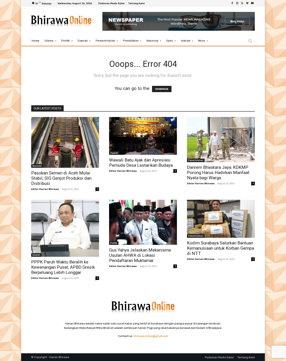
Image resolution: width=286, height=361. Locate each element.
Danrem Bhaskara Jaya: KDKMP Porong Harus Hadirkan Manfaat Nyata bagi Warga (218, 172)
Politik (113, 243)
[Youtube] (252, 3)
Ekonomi (37, 165)
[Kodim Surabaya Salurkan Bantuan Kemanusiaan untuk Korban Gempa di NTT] (221, 219)
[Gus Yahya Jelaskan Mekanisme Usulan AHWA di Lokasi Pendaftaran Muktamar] (143, 222)
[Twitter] (242, 3)
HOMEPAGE (161, 89)
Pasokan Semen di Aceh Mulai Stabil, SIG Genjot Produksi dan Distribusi (61, 178)
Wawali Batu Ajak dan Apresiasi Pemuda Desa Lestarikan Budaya (141, 163)
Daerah (114, 152)
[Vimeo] (247, 3)
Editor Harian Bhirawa (45, 189)
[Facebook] (232, 3)
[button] (250, 41)
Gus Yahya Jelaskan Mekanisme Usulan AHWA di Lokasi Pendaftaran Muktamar (140, 255)
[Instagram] (237, 3)
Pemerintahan (195, 160)
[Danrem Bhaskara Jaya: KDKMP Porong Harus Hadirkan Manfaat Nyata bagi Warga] (221, 139)
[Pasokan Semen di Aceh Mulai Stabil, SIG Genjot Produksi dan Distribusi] (65, 142)
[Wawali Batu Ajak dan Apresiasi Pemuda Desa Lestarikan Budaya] (143, 136)
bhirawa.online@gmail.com (151, 336)
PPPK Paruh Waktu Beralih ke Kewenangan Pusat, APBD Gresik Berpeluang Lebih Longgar (63, 267)
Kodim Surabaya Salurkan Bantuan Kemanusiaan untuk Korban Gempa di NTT (220, 248)
